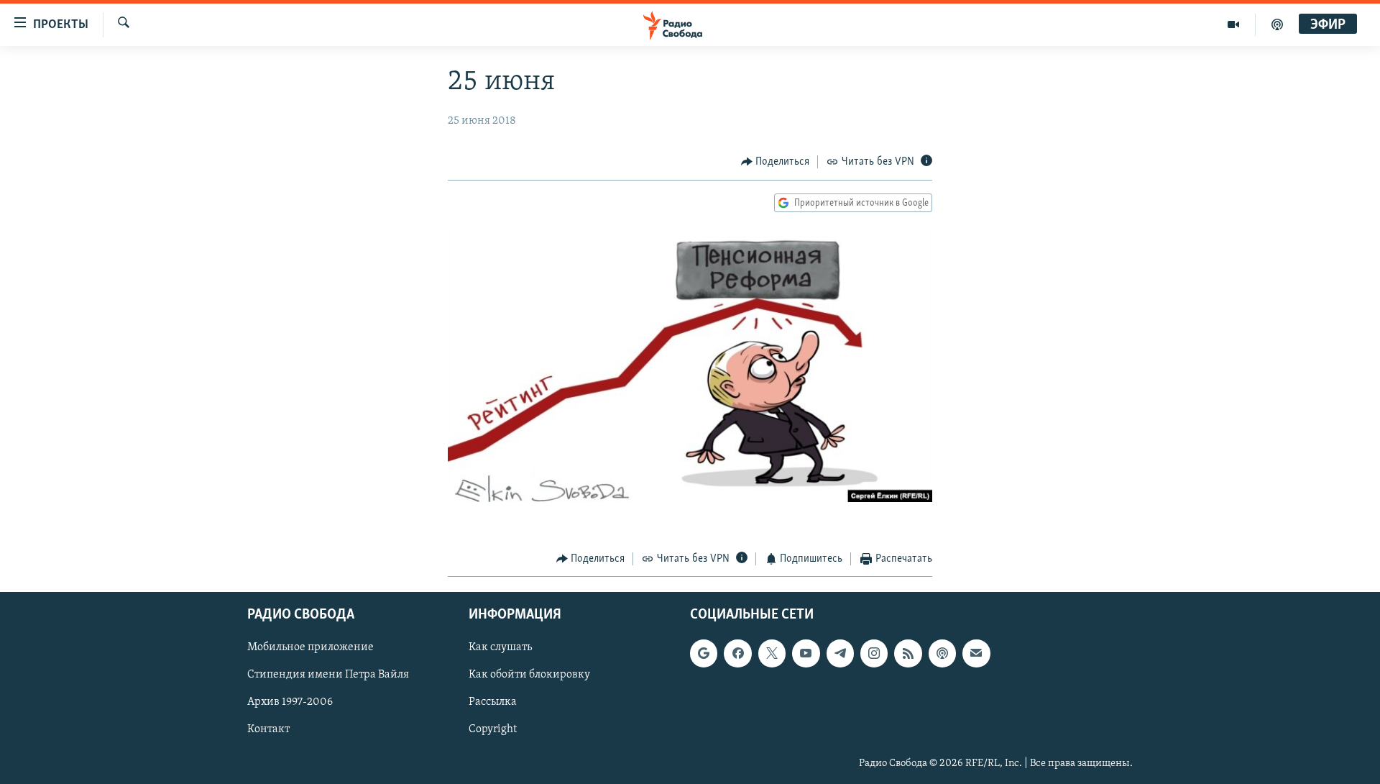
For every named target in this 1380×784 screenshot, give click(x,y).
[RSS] (907, 653)
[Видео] (1234, 24)
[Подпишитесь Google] (703, 653)
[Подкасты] (942, 653)
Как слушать (500, 647)
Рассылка (493, 702)
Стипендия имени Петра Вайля (328, 674)
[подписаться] (976, 653)
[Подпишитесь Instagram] (874, 653)
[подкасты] (1277, 24)
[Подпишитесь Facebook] (737, 653)
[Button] (775, 161)
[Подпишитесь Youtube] (805, 653)
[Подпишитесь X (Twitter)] (772, 653)
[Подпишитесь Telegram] (840, 653)
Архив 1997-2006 (290, 702)
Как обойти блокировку (529, 674)
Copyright (493, 729)
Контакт (268, 729)
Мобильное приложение (310, 647)
